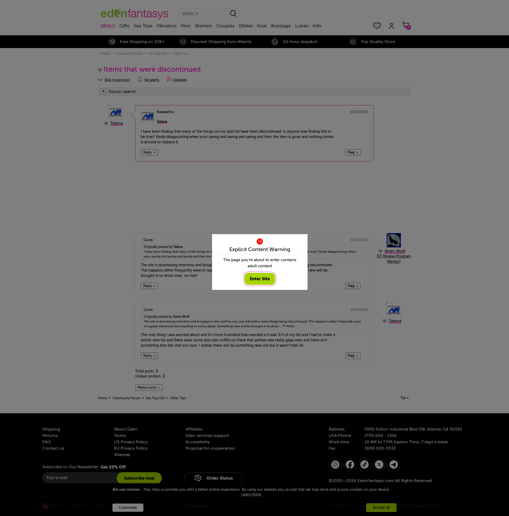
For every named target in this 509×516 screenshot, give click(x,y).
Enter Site (260, 278)
